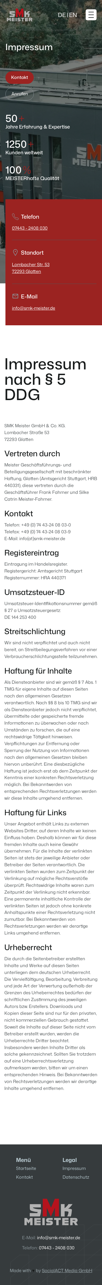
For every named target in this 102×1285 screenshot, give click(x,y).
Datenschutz (76, 1177)
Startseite (26, 1168)
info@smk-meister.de (33, 308)
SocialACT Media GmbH (67, 1270)
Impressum (74, 1168)
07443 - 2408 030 (30, 228)
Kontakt (24, 1177)
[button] (69, 15)
